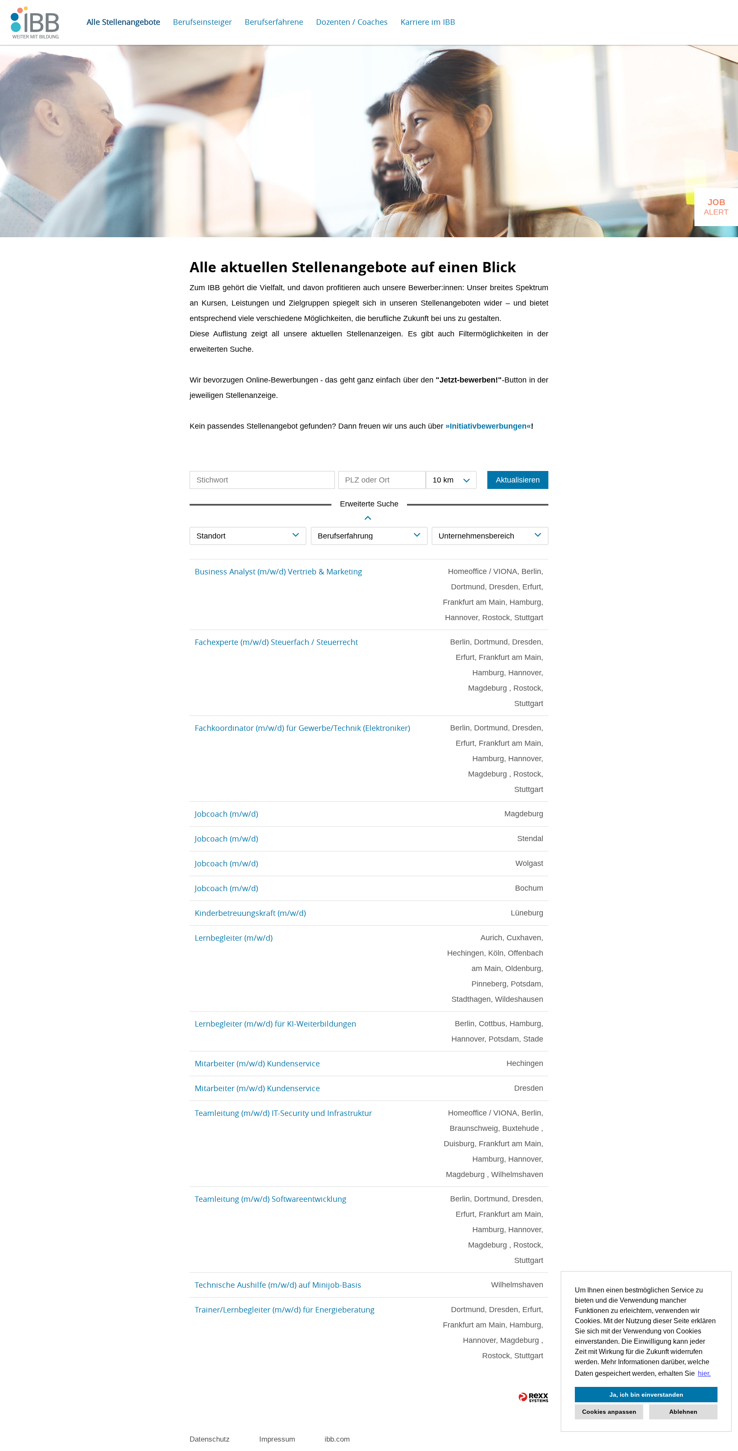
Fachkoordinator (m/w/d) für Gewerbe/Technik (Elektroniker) (302, 728)
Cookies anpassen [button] (609, 1411)
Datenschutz (210, 1439)
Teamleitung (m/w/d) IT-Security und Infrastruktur (283, 1113)
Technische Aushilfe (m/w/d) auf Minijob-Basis (278, 1285)
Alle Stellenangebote (123, 22)
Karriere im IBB (428, 22)
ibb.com (337, 1439)
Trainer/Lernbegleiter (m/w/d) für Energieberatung (285, 1309)
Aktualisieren (518, 480)
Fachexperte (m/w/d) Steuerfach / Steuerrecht (276, 642)
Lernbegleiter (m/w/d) (233, 938)
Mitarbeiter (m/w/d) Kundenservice (257, 1063)
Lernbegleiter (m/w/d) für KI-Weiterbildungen (275, 1023)
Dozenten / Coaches (352, 22)
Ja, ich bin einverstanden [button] (646, 1394)
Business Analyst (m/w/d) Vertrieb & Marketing (278, 571)
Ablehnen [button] (683, 1411)
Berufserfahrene (274, 22)
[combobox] (451, 480)
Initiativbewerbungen (488, 426)
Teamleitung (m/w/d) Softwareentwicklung (270, 1199)
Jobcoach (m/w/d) (226, 814)
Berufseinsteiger (202, 22)
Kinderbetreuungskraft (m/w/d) (250, 913)
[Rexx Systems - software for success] (533, 1397)
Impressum (277, 1439)
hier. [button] (704, 1373)
